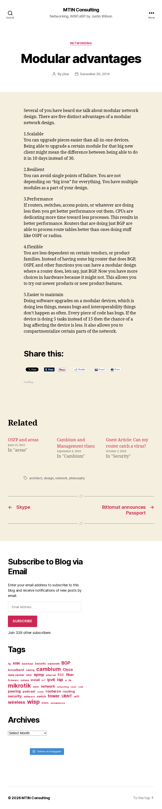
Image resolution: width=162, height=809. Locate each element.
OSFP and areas (23, 440)
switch (41, 696)
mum (36, 686)
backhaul (27, 663)
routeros (53, 691)
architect (35, 478)
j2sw (65, 74)
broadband (16, 669)
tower (54, 695)
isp (60, 679)
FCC (61, 675)
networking (63, 687)
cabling (30, 670)
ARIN (16, 663)
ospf (80, 687)
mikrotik (19, 685)
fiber (70, 675)
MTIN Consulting (81, 9)
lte (70, 680)
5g (9, 663)
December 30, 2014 (94, 74)
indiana (25, 680)
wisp (33, 701)
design (49, 478)
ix (66, 680)
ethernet (51, 675)
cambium (48, 669)
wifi (76, 696)
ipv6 (51, 680)
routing (69, 691)
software (29, 696)
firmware (13, 680)
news (73, 687)
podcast (29, 691)
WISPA (45, 703)
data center (16, 675)
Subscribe (22, 621)
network (61, 478)
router (40, 692)
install (35, 680)
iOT (43, 680)
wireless (16, 702)
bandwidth (54, 663)
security (15, 696)
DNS (29, 675)
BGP (65, 663)
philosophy (77, 478)
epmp (39, 674)
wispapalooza (58, 703)
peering (14, 691)
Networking (81, 43)
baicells (40, 663)
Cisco (68, 669)
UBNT (67, 696)
